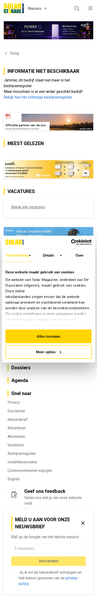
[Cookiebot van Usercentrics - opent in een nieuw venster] (71, 242)
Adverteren (17, 428)
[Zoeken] (77, 8)
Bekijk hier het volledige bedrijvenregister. (38, 97)
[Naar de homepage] (14, 8)
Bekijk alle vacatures (28, 207)
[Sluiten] (83, 523)
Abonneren (16, 436)
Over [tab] (80, 255)
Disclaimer (16, 411)
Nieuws (34, 8)
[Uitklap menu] (90, 8)
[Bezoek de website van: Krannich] (48, 169)
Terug (14, 53)
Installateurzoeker (22, 462)
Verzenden (48, 561)
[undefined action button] (84, 548)
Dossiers (21, 367)
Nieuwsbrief (18, 419)
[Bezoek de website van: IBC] (48, 121)
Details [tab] (48, 255)
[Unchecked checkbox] (13, 572)
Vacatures (16, 445)
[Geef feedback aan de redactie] (14, 494)
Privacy (14, 402)
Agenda (19, 380)
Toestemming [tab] (17, 255)
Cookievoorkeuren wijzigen (30, 470)
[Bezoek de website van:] (48, 30)
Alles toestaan (48, 336)
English (14, 479)
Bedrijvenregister (22, 453)
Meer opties (46, 352)
